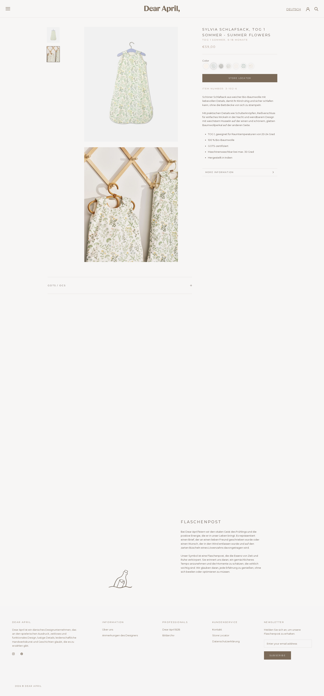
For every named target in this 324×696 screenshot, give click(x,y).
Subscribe (277, 655)
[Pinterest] (21, 654)
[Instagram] (13, 654)
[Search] (316, 9)
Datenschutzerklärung (226, 641)
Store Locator (220, 635)
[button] (206, 66)
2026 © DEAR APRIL (28, 686)
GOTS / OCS (57, 285)
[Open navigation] (8, 8)
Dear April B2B (171, 629)
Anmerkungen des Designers (120, 635)
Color (205, 60)
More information (219, 172)
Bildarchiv (168, 635)
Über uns (107, 629)
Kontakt (217, 629)
